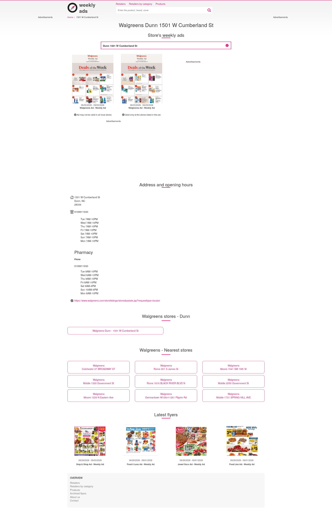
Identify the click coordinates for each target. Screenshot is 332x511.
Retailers (121, 4)
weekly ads (87, 8)
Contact (74, 500)
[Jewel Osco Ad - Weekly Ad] (191, 440)
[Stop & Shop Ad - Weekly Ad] (90, 440)
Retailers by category (140, 4)
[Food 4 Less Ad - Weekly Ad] (140, 440)
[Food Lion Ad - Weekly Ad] (242, 440)
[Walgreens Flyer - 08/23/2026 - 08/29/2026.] (142, 78)
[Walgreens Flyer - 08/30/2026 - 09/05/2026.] (93, 78)
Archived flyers (78, 493)
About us (75, 497)
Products (160, 4)
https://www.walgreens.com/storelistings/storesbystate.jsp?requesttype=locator (117, 300)
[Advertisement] (48, 71)
